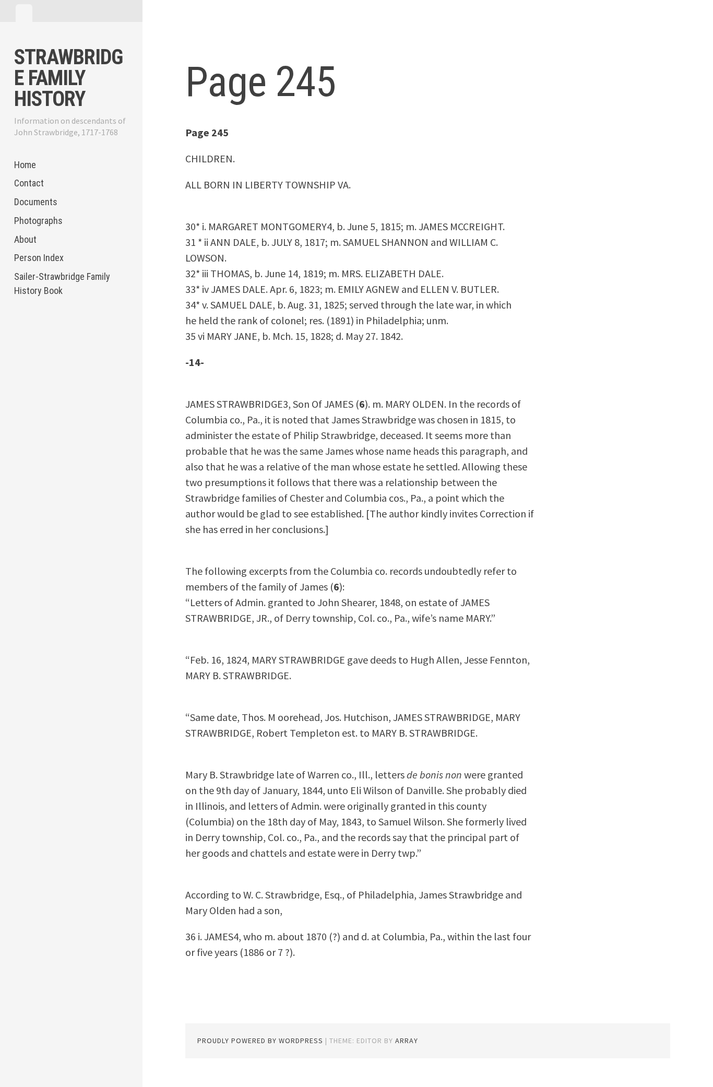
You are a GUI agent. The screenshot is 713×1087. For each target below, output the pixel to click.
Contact (29, 183)
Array (406, 1040)
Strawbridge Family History (68, 78)
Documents (35, 201)
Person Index (39, 257)
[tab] (24, 13)
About (25, 239)
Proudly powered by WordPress (260, 1040)
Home (25, 164)
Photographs (38, 220)
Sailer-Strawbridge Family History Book (62, 283)
